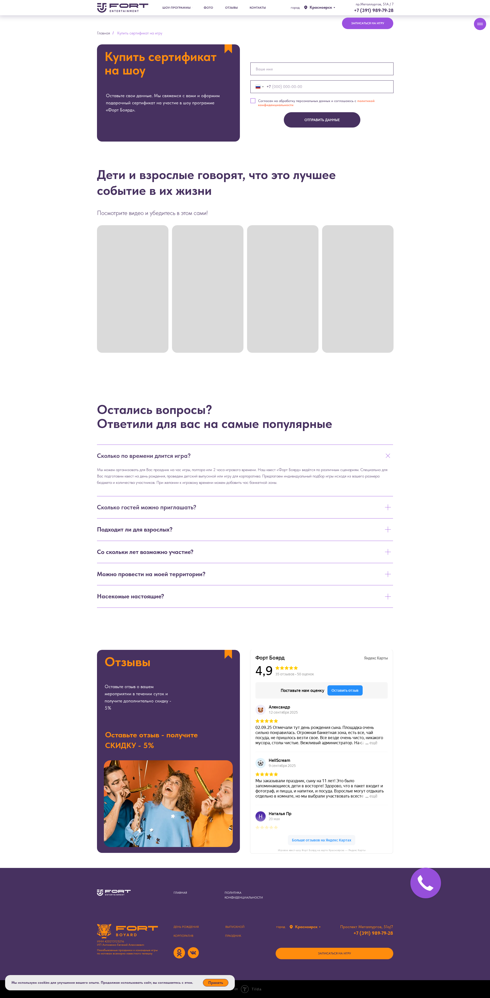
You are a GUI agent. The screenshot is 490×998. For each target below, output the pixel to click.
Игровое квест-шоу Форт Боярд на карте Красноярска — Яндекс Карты (321, 850)
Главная (103, 33)
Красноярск (321, 7)
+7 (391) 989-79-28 (374, 10)
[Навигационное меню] (480, 24)
